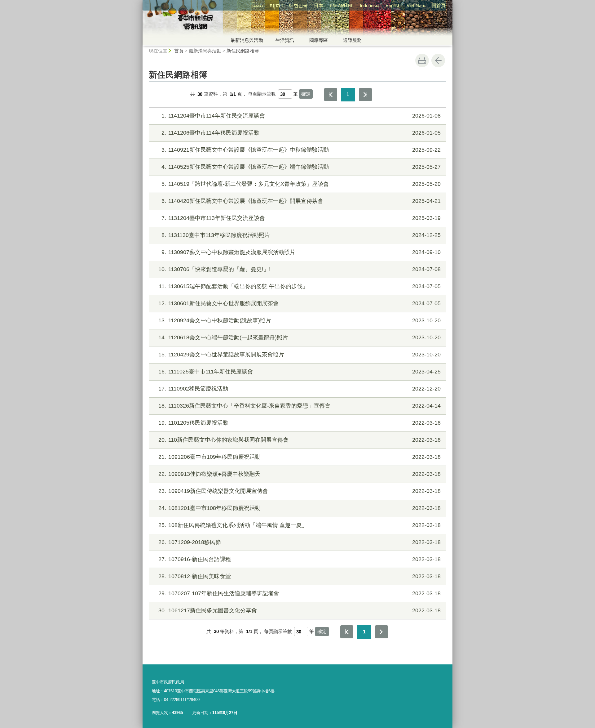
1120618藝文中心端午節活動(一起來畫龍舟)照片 (299, 337)
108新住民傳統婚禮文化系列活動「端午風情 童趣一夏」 (299, 525)
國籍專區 (318, 40)
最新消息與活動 (247, 40)
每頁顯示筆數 (262, 94)
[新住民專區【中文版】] (240, 22)
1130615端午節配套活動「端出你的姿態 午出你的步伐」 (300, 286)
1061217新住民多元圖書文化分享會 (299, 610)
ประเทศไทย (341, 5)
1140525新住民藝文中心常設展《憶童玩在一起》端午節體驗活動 (301, 167)
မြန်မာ (257, 5)
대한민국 (298, 5)
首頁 (178, 50)
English (393, 5)
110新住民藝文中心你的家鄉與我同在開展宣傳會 (299, 440)
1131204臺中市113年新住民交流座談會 (301, 218)
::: (140, 2)
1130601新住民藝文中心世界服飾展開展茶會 (299, 303)
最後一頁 (365, 94)
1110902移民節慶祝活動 (299, 389)
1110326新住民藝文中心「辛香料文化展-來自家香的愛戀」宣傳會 (299, 406)
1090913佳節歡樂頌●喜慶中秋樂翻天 (299, 474)
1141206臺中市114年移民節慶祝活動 (301, 133)
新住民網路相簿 (243, 50)
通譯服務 (352, 40)
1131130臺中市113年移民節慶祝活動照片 (301, 235)
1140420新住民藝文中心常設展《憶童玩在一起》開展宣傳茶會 (301, 201)
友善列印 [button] (422, 60)
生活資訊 (284, 40)
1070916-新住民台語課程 (299, 559)
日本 (318, 5)
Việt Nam (416, 5)
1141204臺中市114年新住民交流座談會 (301, 116)
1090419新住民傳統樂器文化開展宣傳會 (299, 491)
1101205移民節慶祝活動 (299, 423)
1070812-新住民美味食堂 (299, 576)
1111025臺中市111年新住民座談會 (299, 371)
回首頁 (439, 5)
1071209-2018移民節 (299, 542)
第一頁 (330, 94)
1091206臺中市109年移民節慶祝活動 (299, 457)
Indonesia (369, 5)
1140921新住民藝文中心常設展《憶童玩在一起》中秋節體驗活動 (301, 150)
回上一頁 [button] (438, 60)
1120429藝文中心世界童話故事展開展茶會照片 (299, 354)
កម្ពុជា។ (276, 5)
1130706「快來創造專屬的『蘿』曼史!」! (299, 269)
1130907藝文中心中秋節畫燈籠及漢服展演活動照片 (301, 252)
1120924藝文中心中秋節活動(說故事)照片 (299, 320)
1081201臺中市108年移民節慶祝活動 (299, 508)
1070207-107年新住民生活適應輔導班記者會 (299, 593)
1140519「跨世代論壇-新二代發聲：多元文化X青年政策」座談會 (301, 184)
